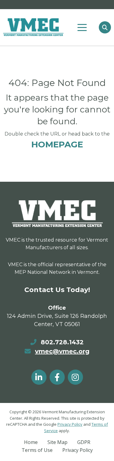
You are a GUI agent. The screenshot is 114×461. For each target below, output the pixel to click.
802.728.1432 (62, 342)
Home (31, 442)
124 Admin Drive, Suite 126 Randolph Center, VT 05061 (57, 320)
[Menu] (82, 27)
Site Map (57, 442)
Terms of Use (37, 450)
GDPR (83, 442)
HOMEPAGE (57, 144)
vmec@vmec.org (62, 351)
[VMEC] (33, 27)
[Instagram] (75, 377)
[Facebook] (57, 377)
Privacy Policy (69, 424)
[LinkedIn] (39, 377)
